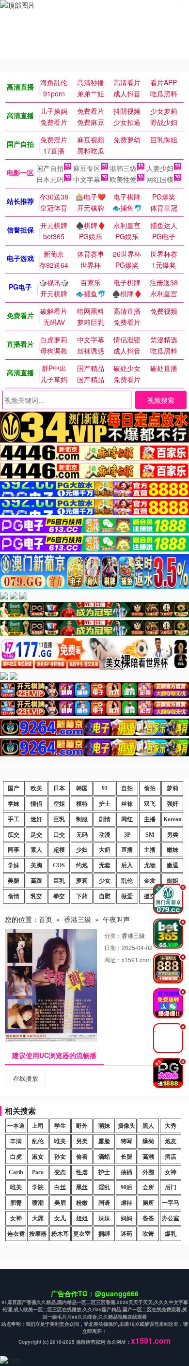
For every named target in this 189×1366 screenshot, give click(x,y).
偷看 (82, 1156)
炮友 (170, 1141)
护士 (104, 803)
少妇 (82, 849)
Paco (38, 1172)
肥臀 (16, 1202)
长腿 (126, 1156)
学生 (60, 1125)
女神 (170, 1172)
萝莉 (172, 788)
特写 (126, 1141)
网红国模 (159, 179)
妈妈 (126, 1218)
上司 (38, 1125)
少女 (104, 880)
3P (127, 834)
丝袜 (127, 803)
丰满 (16, 1141)
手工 (13, 819)
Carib (16, 1172)
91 (105, 788)
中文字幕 (86, 179)
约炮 (82, 865)
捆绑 (104, 1233)
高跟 (36, 880)
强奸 (172, 803)
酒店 (170, 1156)
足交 (36, 834)
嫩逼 (172, 865)
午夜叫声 (116, 919)
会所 (148, 1187)
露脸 (104, 1141)
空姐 (59, 803)
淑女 (38, 1156)
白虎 (16, 1156)
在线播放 (25, 1078)
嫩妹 (172, 849)
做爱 (127, 896)
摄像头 (126, 1125)
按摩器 (38, 1233)
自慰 (104, 896)
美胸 (36, 865)
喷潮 (38, 1202)
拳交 (59, 896)
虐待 (126, 1202)
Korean (172, 819)
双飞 (150, 803)
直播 (127, 849)
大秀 (170, 1125)
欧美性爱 (123, 179)
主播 (150, 819)
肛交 (13, 834)
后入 (127, 865)
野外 (82, 1125)
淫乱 (104, 1187)
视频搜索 (160, 400)
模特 (82, 803)
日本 (59, 788)
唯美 (60, 1141)
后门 (170, 1187)
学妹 (13, 803)
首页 (45, 919)
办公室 (170, 1218)
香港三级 (77, 919)
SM (149, 834)
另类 (172, 834)
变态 (60, 1172)
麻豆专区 (86, 168)
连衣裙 (16, 1233)
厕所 (148, 1202)
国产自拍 (49, 168)
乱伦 (127, 880)
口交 (59, 834)
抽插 (126, 1172)
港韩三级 (123, 168)
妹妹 (104, 1218)
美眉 (60, 1202)
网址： (113, 959)
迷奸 (36, 819)
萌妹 (104, 1125)
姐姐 (82, 1218)
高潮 (148, 1156)
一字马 (170, 1202)
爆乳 (170, 1233)
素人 (36, 849)
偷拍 (150, 788)
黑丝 (82, 1187)
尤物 (150, 865)
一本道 (16, 1125)
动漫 (104, 834)
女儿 (60, 1218)
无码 (82, 834)
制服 (82, 819)
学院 (38, 1187)
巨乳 (59, 819)
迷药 (126, 1233)
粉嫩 (82, 1202)
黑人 (148, 1125)
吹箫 (148, 1233)
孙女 (60, 1156)
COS (59, 865)
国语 (104, 1202)
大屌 (38, 1218)
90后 (126, 1187)
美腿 (13, 880)
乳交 (36, 896)
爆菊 (148, 1141)
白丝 (60, 1187)
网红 (127, 819)
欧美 (36, 788)
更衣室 (82, 1233)
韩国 (82, 788)
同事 (13, 849)
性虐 (82, 1172)
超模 (59, 849)
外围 (148, 1172)
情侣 (36, 803)
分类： (113, 935)
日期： (113, 947)
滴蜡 (104, 1156)
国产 (13, 788)
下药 (82, 896)
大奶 (104, 849)
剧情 (104, 819)
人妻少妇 (159, 168)
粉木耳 (60, 1233)
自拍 (127, 788)
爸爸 (148, 1218)
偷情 (13, 896)
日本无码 (49, 179)
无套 (104, 865)
